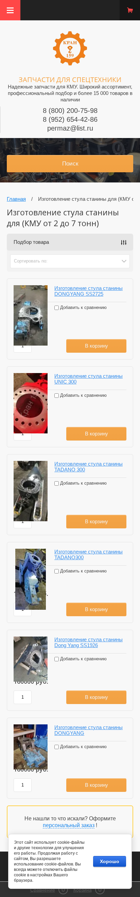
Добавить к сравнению (83, 307)
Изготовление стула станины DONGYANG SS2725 (88, 291)
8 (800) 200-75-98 (70, 110)
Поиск (70, 163)
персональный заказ (68, 825)
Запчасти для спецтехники (70, 79)
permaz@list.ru (70, 128)
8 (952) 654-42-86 (70, 119)
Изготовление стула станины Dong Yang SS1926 (88, 642)
